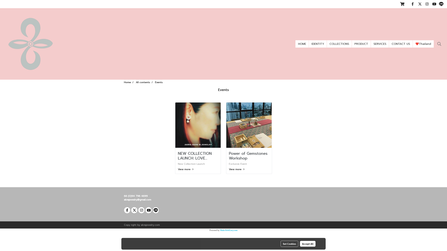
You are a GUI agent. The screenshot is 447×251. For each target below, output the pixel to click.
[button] (439, 44)
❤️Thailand (423, 44)
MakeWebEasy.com (228, 230)
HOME (302, 44)
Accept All (307, 243)
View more (184, 169)
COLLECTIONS (339, 44)
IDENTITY (318, 44)
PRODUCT (361, 44)
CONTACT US (401, 44)
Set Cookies (289, 243)
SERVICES (379, 44)
